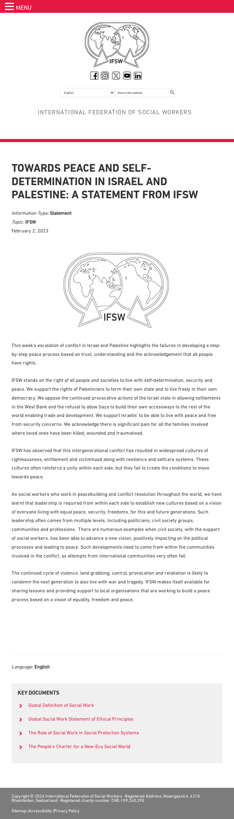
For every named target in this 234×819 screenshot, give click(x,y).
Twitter (116, 75)
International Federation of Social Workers (117, 46)
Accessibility (40, 810)
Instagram (105, 75)
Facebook (94, 75)
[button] (10, 7)
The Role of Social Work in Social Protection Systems (83, 732)
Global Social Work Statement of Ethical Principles (81, 719)
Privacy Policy (67, 810)
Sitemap (19, 810)
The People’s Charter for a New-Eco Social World (79, 746)
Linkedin (138, 75)
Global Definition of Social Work (61, 705)
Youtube (127, 75)
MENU (24, 7)
